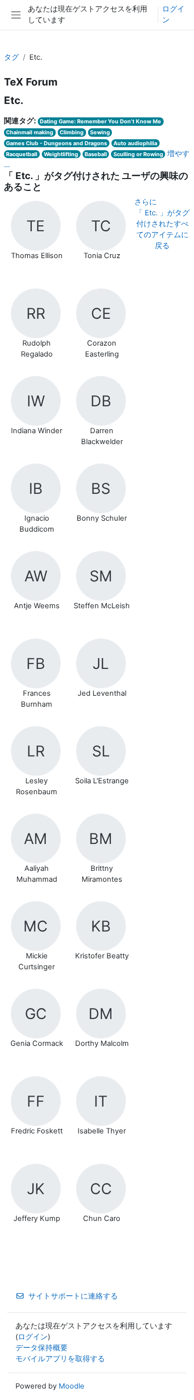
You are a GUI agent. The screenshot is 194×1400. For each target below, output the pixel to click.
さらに (145, 201)
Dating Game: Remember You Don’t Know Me (100, 121)
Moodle (72, 1386)
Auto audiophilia (135, 143)
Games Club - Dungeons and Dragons (56, 143)
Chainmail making (29, 132)
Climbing (72, 132)
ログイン (173, 14)
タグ (11, 57)
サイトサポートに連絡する (73, 1296)
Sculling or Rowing (138, 154)
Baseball (96, 154)
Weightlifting (61, 154)
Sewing (100, 132)
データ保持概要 (41, 1347)
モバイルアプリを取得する (60, 1358)
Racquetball (21, 154)
